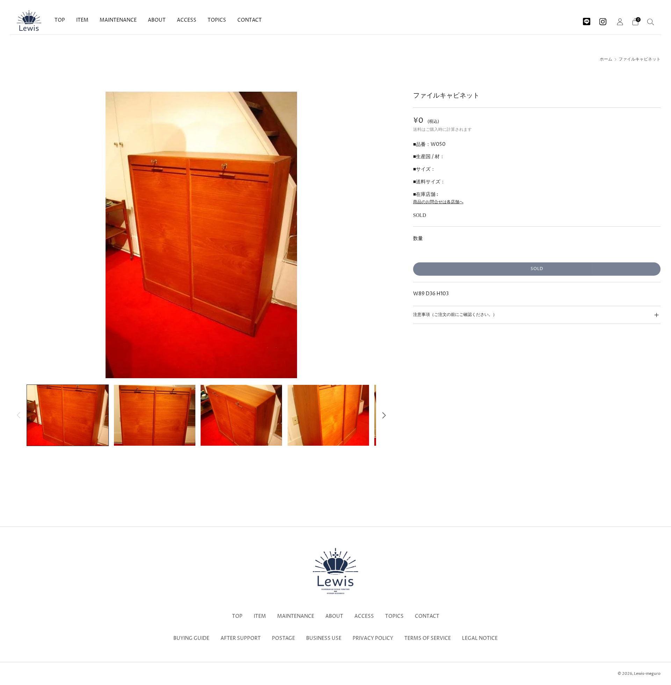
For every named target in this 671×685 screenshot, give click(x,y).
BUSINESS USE (323, 638)
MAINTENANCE (118, 20)
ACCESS (186, 20)
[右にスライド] (384, 415)
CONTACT (249, 20)
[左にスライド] (19, 415)
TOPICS (217, 20)
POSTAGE (283, 638)
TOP (60, 20)
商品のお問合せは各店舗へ (438, 202)
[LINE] (586, 19)
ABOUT (157, 20)
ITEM (82, 20)
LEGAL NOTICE (480, 638)
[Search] (650, 21)
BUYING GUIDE (191, 638)
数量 (418, 238)
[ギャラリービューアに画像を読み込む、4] (328, 415)
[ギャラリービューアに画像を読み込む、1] (68, 415)
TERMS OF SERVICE (427, 638)
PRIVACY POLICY (373, 638)
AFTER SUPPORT (241, 638)
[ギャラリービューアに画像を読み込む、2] (155, 415)
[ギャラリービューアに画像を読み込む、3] (241, 415)
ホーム (606, 59)
